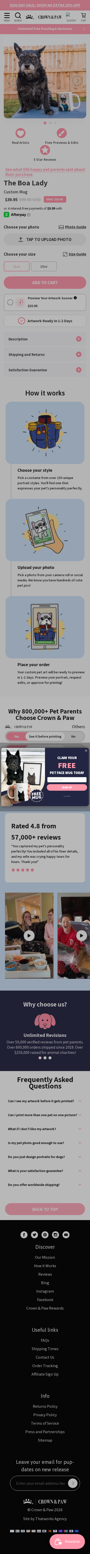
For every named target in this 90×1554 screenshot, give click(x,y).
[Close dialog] (86, 751)
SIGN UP (67, 787)
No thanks (67, 796)
